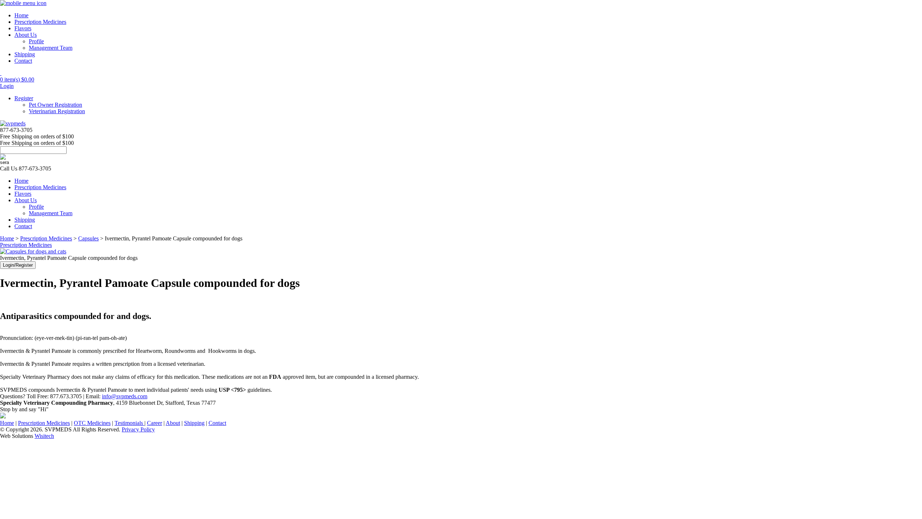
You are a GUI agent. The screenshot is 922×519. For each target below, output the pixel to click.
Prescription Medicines (40, 22)
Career (154, 423)
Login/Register (18, 265)
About (173, 423)
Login (7, 86)
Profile (36, 41)
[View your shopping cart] (0, 73)
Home (21, 15)
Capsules (88, 238)
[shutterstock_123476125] (33, 251)
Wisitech (44, 436)
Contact (23, 61)
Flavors (22, 28)
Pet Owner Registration (55, 105)
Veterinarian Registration (57, 111)
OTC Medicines (92, 423)
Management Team (50, 48)
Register (23, 98)
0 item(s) (17, 79)
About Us (25, 35)
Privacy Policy (138, 429)
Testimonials (129, 423)
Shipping (24, 54)
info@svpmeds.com (124, 396)
